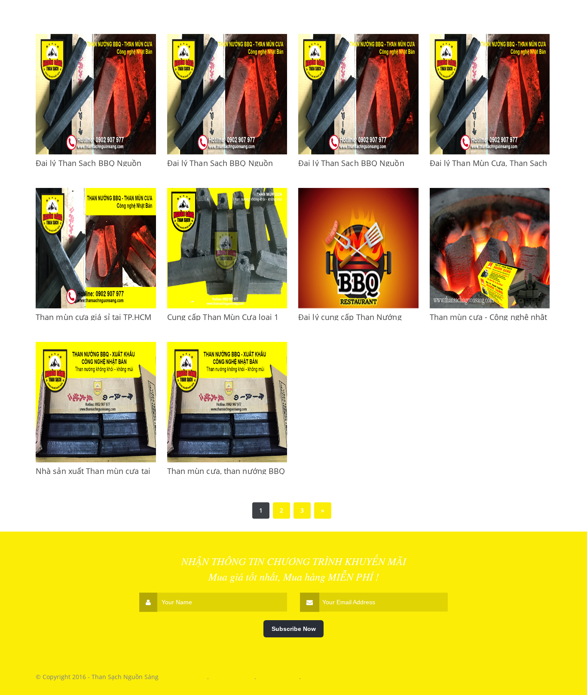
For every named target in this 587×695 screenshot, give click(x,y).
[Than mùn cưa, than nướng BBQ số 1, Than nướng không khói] (227, 402)
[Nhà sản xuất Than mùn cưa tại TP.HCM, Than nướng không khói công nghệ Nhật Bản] (96, 402)
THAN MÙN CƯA (183, 677)
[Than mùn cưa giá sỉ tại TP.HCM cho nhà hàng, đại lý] (96, 248)
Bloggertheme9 (232, 677)
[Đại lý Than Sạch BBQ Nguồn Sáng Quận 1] (227, 94)
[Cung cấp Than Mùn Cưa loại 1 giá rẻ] (227, 248)
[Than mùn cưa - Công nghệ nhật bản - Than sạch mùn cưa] (490, 248)
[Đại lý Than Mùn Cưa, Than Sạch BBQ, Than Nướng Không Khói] (490, 94)
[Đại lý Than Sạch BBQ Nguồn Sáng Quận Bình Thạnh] (358, 94)
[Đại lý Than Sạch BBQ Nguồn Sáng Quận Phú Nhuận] (96, 94)
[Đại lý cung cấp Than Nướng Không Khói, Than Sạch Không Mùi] (358, 248)
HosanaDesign (278, 677)
